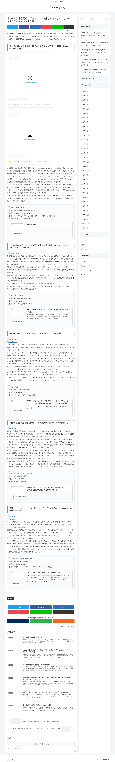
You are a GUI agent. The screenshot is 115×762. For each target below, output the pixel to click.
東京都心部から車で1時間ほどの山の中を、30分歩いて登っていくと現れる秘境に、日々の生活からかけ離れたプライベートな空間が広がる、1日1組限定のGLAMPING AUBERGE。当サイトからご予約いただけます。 (48, 316)
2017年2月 (84, 157)
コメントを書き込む (41, 744)
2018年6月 (84, 118)
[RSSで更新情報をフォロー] (64, 621)
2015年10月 (85, 224)
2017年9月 (84, 140)
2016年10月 (85, 171)
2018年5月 (84, 122)
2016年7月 (84, 184)
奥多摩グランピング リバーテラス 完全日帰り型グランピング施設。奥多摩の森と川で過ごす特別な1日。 (47, 489)
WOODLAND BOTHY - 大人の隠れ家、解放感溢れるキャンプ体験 (47, 311)
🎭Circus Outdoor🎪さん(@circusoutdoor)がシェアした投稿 (25, 104)
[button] (106, 19)
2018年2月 (84, 126)
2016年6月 (84, 188)
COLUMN (11, 598)
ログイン (84, 262)
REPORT (84, 249)
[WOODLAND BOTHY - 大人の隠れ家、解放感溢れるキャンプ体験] (17, 312)
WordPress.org (86, 275)
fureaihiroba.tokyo (17, 411)
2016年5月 (84, 193)
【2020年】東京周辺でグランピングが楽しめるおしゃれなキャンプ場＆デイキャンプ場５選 (94, 62)
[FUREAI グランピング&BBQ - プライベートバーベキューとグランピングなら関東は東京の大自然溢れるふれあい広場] (17, 403)
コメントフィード (87, 270)
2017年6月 (84, 149)
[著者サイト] (18, 621)
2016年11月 (85, 166)
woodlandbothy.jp (17, 322)
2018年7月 (84, 113)
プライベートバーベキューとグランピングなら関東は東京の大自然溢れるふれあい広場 (48, 407)
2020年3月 (84, 91)
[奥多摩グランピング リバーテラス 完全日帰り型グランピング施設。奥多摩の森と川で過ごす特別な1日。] (17, 489)
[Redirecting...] (17, 226)
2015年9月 (84, 228)
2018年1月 (84, 131)
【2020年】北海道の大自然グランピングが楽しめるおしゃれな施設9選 (94, 71)
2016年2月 (84, 206)
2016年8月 (84, 179)
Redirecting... (32, 224)
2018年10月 (85, 109)
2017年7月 (84, 144)
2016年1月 (84, 210)
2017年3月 (84, 153)
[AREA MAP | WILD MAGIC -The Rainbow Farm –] (17, 575)
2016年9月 (84, 175)
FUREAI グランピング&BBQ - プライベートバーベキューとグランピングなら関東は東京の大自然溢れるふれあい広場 (47, 402)
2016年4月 (84, 197)
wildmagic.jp (16, 585)
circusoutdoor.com (18, 234)
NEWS (83, 245)
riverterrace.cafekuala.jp (19, 497)
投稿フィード (85, 266)
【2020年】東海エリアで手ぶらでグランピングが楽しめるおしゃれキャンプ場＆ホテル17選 (94, 52)
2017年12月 (85, 135)
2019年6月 (84, 100)
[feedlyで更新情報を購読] (41, 621)
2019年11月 (85, 96)
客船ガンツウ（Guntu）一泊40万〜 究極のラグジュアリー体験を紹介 (94, 44)
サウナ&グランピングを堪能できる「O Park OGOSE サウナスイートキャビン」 (94, 35)
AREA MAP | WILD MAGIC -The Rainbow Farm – (44, 573)
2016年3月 (84, 202)
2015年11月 (85, 219)
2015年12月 (85, 215)
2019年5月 (84, 104)
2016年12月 (85, 162)
